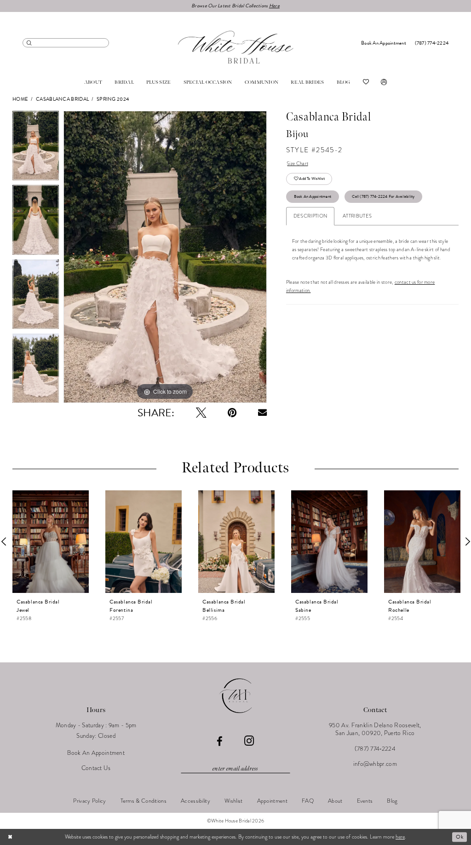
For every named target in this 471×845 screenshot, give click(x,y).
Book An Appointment (312, 196)
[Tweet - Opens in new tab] (201, 413)
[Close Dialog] (10, 837)
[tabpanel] (35, 148)
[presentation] (50, 541)
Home (20, 99)
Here (274, 6)
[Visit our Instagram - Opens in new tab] (249, 741)
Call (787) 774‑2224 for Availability (383, 196)
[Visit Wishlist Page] (366, 82)
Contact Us (96, 768)
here (400, 836)
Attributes (357, 216)
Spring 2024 (113, 99)
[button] (384, 82)
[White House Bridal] (235, 46)
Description (310, 216)
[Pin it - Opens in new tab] (232, 413)
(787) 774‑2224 (375, 748)
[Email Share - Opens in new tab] (262, 412)
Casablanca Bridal (62, 99)
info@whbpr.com (375, 763)
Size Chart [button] (298, 163)
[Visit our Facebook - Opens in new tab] (220, 741)
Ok (459, 837)
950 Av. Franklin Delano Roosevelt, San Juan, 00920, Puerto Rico (375, 729)
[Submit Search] (29, 42)
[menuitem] (66, 42)
